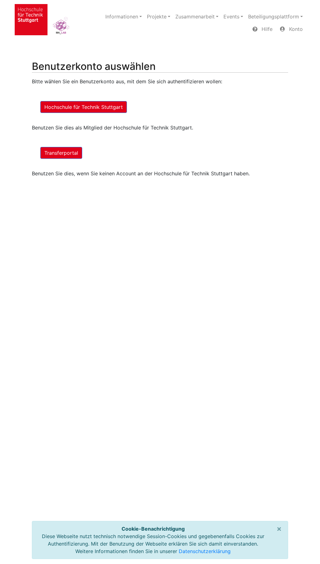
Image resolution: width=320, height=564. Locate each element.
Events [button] (231, 16)
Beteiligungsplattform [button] (273, 16)
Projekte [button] (157, 16)
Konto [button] (295, 29)
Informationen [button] (121, 16)
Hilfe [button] (266, 29)
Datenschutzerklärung (205, 551)
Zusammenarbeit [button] (195, 16)
